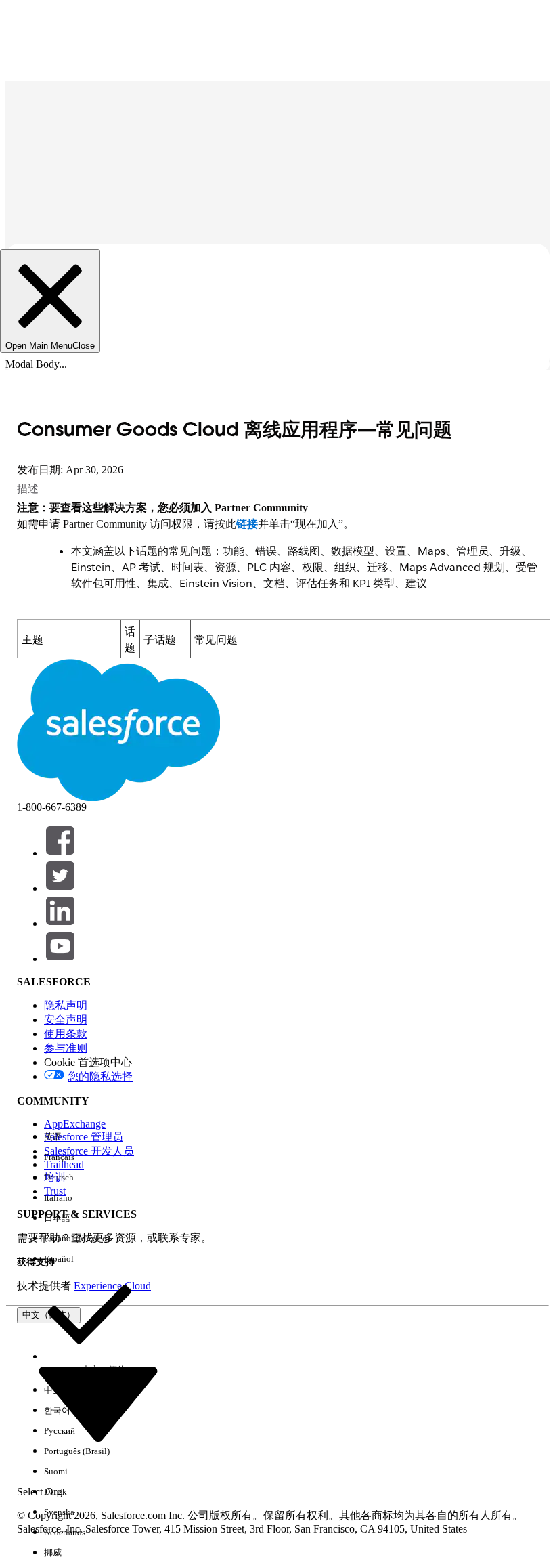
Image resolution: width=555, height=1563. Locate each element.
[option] (89, 1137)
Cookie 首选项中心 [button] (88, 1062)
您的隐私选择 (100, 1076)
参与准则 (65, 1048)
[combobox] (98, 1402)
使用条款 (65, 1034)
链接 (247, 524)
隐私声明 (65, 1005)
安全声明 (65, 1019)
